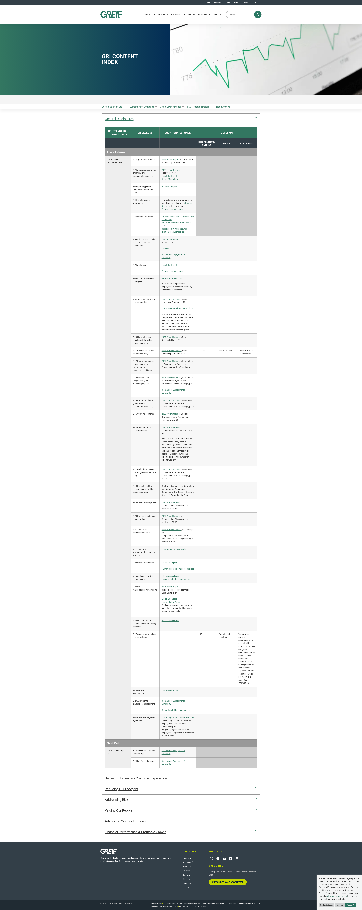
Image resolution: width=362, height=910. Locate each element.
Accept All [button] (351, 905)
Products (148, 14)
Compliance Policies (245, 904)
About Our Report (169, 176)
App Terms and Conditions (226, 904)
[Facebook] (218, 859)
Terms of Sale (177, 904)
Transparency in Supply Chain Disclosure (199, 904)
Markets (191, 14)
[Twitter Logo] (211, 859)
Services (161, 14)
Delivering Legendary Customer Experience (136, 778)
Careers (208, 2)
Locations (227, 2)
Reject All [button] (339, 905)
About (215, 14)
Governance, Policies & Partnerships (177, 308)
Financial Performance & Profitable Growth (135, 832)
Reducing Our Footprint (121, 789)
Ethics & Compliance (170, 563)
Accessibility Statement (188, 906)
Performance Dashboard (172, 209)
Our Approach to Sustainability (175, 549)
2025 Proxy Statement (171, 299)
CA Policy (167, 904)
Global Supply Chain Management (176, 579)
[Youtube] (224, 859)
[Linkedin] (230, 859)
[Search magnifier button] (258, 14)
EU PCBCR (187, 887)
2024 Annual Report (170, 159)
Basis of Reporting (170, 179)
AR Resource (203, 906)
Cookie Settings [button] (326, 905)
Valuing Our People (118, 810)
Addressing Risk (116, 800)
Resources (202, 14)
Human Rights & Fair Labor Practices (178, 569)
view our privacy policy (337, 896)
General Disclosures (119, 119)
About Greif (187, 862)
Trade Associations (170, 690)
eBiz (160, 906)
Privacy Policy (156, 904)
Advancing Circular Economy (125, 821)
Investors (217, 2)
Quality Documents (170, 906)
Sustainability (177, 14)
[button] (114, 106)
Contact (245, 2)
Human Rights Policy (171, 602)
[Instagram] (237, 859)
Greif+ (236, 2)
